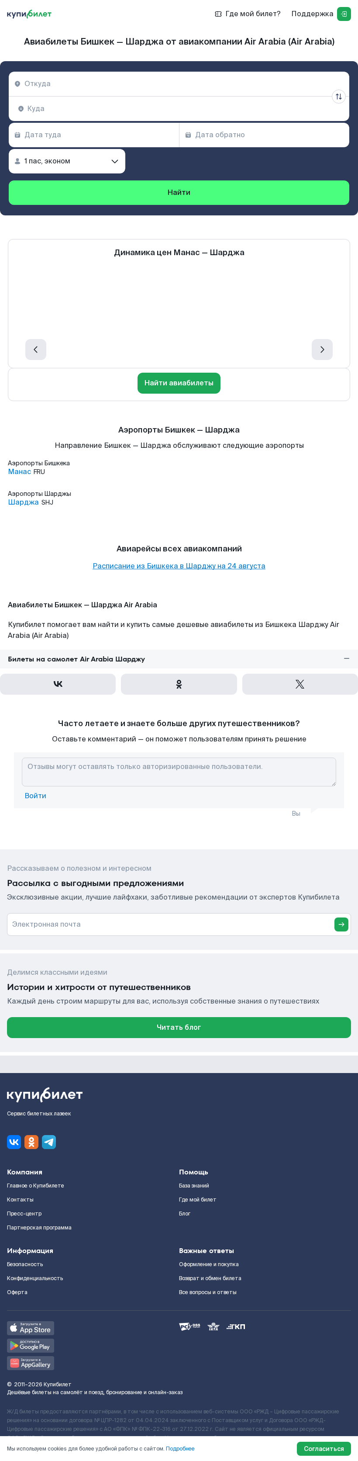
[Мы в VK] (14, 1142)
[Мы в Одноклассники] (31, 1142)
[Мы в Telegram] (49, 1142)
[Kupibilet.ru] (29, 14)
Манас (19, 471)
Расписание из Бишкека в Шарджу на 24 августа (179, 566)
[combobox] (179, 84)
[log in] (344, 14)
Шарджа (23, 502)
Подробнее (180, 1448)
